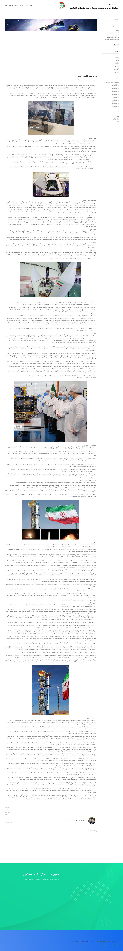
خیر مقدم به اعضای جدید (114, 33)
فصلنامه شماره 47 (115, 93)
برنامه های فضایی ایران (87, 76)
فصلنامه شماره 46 (115, 91)
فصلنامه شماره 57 (115, 106)
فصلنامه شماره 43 (115, 87)
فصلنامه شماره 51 (115, 99)
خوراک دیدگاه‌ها (116, 119)
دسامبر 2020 (116, 69)
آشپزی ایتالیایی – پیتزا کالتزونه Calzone (112, 39)
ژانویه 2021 (117, 68)
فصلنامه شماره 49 (115, 96)
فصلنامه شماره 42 (115, 85)
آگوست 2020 (116, 71)
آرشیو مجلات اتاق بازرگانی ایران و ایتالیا (112, 82)
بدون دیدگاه (80, 80)
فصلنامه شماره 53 (115, 102)
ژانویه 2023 (117, 57)
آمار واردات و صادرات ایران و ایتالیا (113, 35)
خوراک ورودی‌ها (116, 118)
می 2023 (117, 56)
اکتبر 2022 (117, 59)
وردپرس (117, 121)
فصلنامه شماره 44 (115, 88)
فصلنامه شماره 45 (73, 80)
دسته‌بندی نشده (116, 84)
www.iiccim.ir (9, 822)
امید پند (85, 80)
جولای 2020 (117, 72)
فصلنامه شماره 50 (115, 97)
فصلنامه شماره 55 (115, 103)
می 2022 (117, 60)
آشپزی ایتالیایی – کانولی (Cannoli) (112, 37)
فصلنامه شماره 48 (115, 94)
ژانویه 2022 (117, 63)
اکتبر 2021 (117, 65)
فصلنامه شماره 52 (115, 100)
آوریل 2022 (117, 62)
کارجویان (117, 30)
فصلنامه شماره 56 (115, 105)
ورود (118, 116)
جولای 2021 (117, 66)
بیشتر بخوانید (93, 830)
